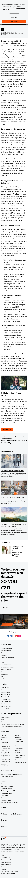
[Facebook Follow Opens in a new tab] (11, 636)
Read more (6, 429)
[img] (2, 29)
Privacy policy (20, 8)
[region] (14, 12)
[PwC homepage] (3, 839)
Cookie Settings (14, 13)
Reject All (14, 17)
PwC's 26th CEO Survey (11, 103)
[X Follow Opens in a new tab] (14, 636)
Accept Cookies (14, 21)
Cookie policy (5, 9)
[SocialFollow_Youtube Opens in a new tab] (16, 636)
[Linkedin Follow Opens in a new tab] (13, 556)
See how (5, 607)
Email (16, 556)
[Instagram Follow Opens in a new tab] (19, 636)
